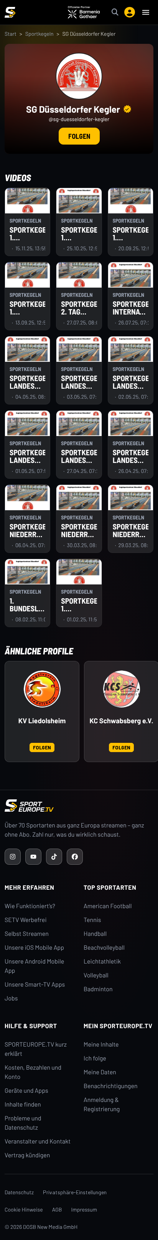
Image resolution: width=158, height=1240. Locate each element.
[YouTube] (33, 857)
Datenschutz (19, 1192)
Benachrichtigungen (111, 1086)
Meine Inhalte (101, 1044)
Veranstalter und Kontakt (38, 1141)
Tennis (92, 920)
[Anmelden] (129, 12)
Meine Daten (100, 1072)
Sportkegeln (39, 33)
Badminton (98, 989)
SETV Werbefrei (25, 920)
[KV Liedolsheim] (42, 689)
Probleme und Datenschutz (23, 1123)
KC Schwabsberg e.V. (121, 721)
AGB (57, 1209)
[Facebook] (75, 857)
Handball (95, 933)
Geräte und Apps (26, 1090)
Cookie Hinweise (24, 1209)
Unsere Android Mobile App (34, 966)
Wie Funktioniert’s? (30, 906)
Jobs (11, 998)
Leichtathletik (102, 961)
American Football (108, 906)
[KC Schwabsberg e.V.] (121, 689)
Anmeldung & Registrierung (102, 1104)
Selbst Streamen (27, 933)
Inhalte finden (23, 1104)
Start (10, 33)
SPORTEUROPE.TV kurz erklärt (36, 1049)
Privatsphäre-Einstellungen (75, 1192)
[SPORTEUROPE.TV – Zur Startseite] (10, 12)
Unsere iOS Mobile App (34, 947)
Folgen (79, 136)
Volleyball (96, 975)
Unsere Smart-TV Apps (35, 984)
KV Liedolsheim (42, 721)
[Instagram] (13, 857)
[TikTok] (54, 857)
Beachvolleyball (104, 947)
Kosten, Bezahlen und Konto (33, 1072)
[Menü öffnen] (145, 12)
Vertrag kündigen (27, 1155)
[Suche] (115, 12)
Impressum (84, 1209)
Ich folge (95, 1058)
